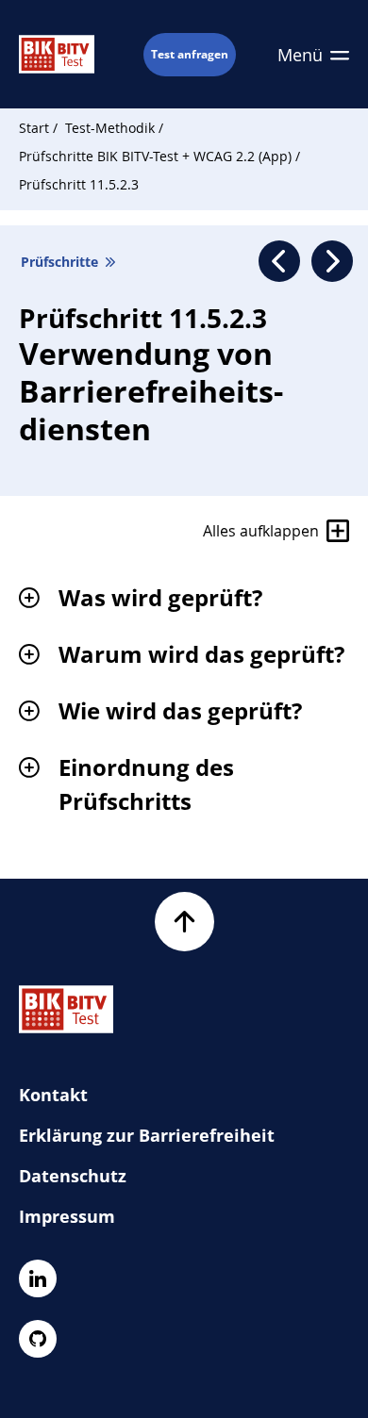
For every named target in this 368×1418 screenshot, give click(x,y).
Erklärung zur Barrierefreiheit (147, 1135)
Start (34, 128)
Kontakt (53, 1094)
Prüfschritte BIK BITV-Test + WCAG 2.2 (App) (157, 156)
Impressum (67, 1216)
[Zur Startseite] (56, 54)
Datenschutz (72, 1175)
